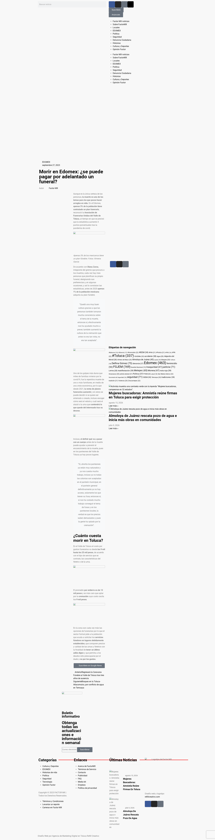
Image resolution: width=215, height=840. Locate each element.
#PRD (168, 352)
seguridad (135, 377)
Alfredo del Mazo (124, 360)
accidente (150, 356)
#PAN (152, 352)
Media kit (82, 782)
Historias (117, 43)
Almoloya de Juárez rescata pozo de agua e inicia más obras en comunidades (143, 418)
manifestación (126, 370)
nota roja (165, 370)
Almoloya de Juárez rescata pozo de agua (131, 814)
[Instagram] (118, 4)
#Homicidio (133, 352)
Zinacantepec (134, 381)
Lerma (113, 371)
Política (116, 34)
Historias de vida (49, 772)
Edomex (155, 363)
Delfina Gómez (122, 363)
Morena (154, 370)
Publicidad (82, 775)
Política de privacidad (87, 788)
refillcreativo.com (152, 797)
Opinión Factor (119, 49)
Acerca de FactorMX (87, 766)
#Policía (160, 352)
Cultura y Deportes (121, 46)
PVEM (147, 374)
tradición (113, 381)
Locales (116, 27)
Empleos (81, 785)
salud (154, 374)
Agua (160, 356)
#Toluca (123, 356)
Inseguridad (154, 367)
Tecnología (47, 782)
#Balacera (113, 352)
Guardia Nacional (138, 367)
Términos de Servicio (87, 769)
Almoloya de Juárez (143, 359)
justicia (168, 367)
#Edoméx (122, 352)
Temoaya (156, 377)
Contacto (82, 772)
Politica (138, 374)
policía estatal (126, 374)
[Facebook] (112, 4)
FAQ (79, 778)
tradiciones (168, 377)
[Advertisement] (136, 197)
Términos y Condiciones (52, 801)
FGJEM (121, 366)
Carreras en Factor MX (52, 807)
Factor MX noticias (121, 21)
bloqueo (165, 360)
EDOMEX (117, 30)
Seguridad (117, 37)
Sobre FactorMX (120, 24)
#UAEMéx (139, 356)
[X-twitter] (130, 4)
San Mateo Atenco (165, 374)
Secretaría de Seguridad (118, 377)
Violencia (123, 381)
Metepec (140, 370)
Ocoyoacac (114, 374)
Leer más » (113, 406)
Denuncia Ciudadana (122, 40)
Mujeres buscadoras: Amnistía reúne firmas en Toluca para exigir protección (143, 395)
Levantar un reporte (50, 804)
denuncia (138, 363)
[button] (55, 193)
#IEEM (143, 352)
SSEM (147, 377)
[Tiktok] (124, 4)
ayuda (157, 360)
